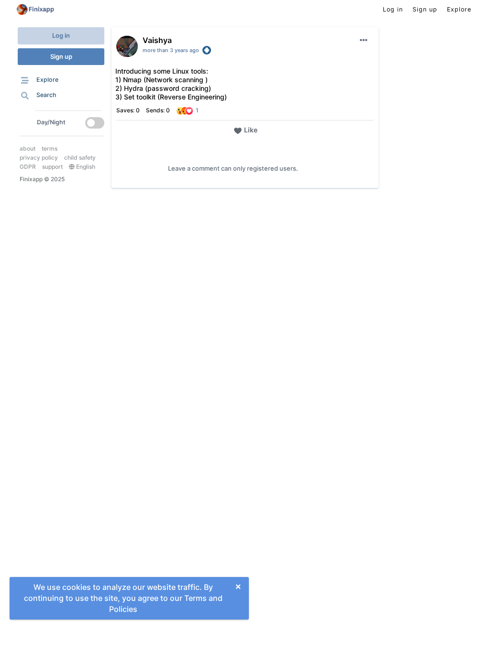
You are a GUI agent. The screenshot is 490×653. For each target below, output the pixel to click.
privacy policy (39, 157)
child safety (80, 157)
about (27, 148)
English (85, 166)
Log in (61, 35)
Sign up (61, 56)
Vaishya (157, 40)
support (52, 166)
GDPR (28, 166)
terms (49, 148)
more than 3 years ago (171, 50)
